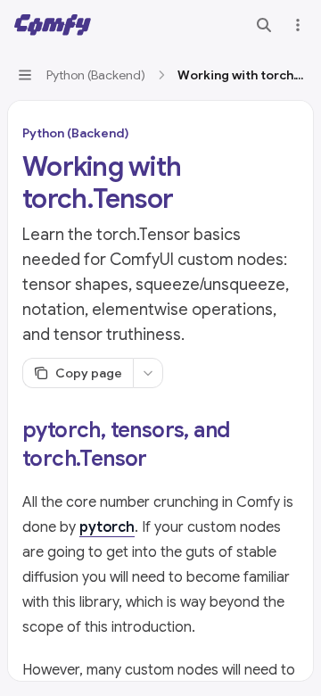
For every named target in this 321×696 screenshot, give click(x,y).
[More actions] (298, 24)
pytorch (107, 527)
